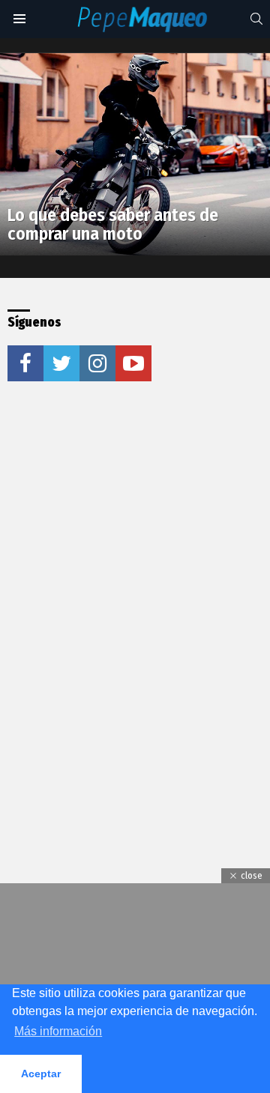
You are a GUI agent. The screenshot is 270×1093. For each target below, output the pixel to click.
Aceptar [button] (41, 1074)
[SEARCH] (256, 19)
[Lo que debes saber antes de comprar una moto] (135, 154)
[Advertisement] (135, 547)
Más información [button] (58, 1031)
